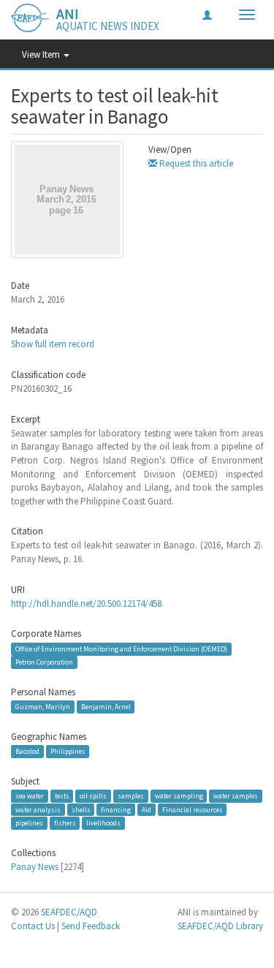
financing (116, 809)
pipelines (29, 823)
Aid (146, 809)
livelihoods (103, 823)
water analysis (38, 809)
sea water (29, 796)
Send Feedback (90, 926)
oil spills (93, 796)
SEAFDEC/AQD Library (220, 926)
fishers (65, 823)
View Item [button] (42, 54)
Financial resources (192, 809)
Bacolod (27, 751)
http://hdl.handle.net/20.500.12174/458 (86, 603)
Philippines (67, 751)
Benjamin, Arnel (106, 706)
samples (131, 796)
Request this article (195, 163)
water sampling (179, 796)
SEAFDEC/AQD (69, 912)
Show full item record (52, 344)
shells (81, 809)
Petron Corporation (44, 662)
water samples (235, 796)
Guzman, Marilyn (42, 706)
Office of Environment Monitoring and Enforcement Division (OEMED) (121, 649)
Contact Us (33, 926)
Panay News (34, 867)
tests (62, 796)
